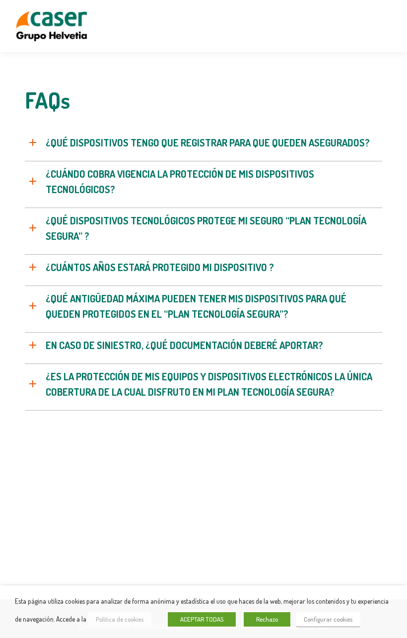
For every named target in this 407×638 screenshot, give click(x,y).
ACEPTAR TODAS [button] (201, 619)
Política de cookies (119, 619)
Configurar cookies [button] (328, 619)
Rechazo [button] (267, 619)
